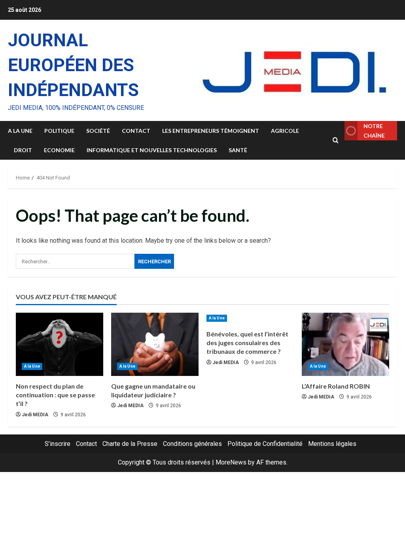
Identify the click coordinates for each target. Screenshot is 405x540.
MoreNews (231, 462)
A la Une (20, 130)
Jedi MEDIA (35, 414)
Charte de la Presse (129, 443)
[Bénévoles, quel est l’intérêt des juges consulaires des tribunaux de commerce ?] (250, 318)
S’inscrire (57, 443)
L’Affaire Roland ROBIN (336, 386)
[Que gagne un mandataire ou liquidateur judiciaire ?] (155, 344)
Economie (59, 150)
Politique (59, 130)
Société (98, 130)
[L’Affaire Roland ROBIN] (345, 344)
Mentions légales (332, 443)
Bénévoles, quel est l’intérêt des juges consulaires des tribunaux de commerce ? (247, 342)
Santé (238, 150)
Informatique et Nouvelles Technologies (152, 150)
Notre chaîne (374, 131)
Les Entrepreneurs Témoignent (210, 130)
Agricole (285, 130)
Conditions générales (192, 443)
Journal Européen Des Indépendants (73, 65)
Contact (136, 130)
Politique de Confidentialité (265, 443)
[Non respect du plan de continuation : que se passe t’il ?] (59, 344)
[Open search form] (336, 140)
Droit (23, 150)
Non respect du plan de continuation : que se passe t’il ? (55, 395)
